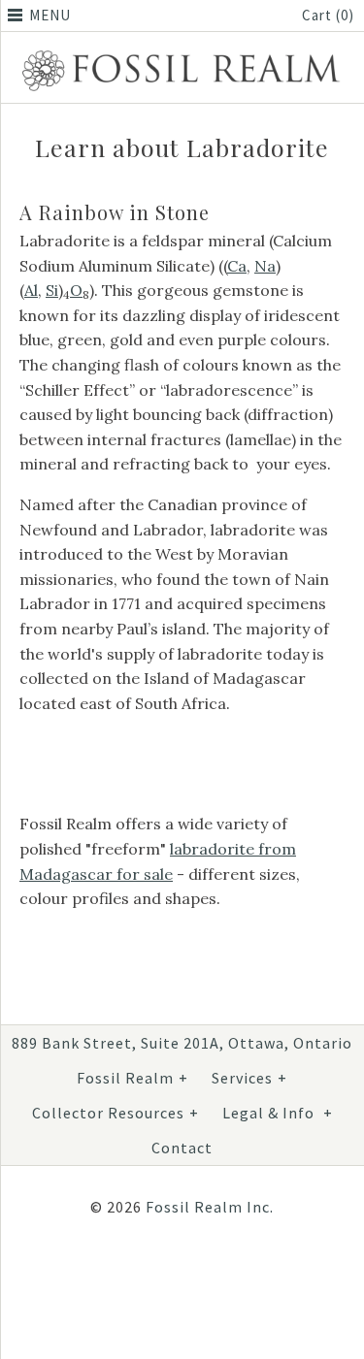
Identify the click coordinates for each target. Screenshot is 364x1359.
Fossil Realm (132, 1077)
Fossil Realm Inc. (210, 1206)
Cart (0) (328, 15)
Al (31, 290)
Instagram (174, 1269)
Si (52, 290)
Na (265, 265)
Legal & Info (277, 1112)
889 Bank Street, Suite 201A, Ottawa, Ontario (182, 1042)
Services (249, 1077)
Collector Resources (115, 1112)
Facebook (128, 1269)
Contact (182, 1147)
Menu (50, 15)
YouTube (221, 1269)
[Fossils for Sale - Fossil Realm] (182, 53)
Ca (237, 265)
